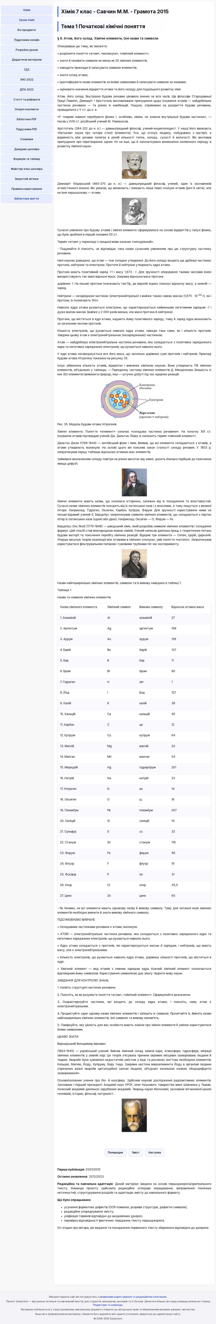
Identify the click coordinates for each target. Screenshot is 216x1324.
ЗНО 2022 (26, 79)
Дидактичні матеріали (27, 59)
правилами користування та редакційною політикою (132, 1296)
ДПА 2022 (27, 89)
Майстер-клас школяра (27, 169)
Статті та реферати (27, 99)
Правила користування (26, 188)
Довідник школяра (26, 149)
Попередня (115, 1152)
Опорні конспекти (27, 109)
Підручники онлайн (26, 40)
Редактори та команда (107, 1304)
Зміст (135, 1152)
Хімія (26, 10)
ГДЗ (26, 69)
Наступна (154, 1152)
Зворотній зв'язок (27, 178)
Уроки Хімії (26, 20)
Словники (26, 139)
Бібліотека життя (27, 198)
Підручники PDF (26, 129)
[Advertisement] (26, 255)
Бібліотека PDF (27, 119)
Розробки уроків (27, 49)
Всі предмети (27, 30)
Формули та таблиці (26, 159)
